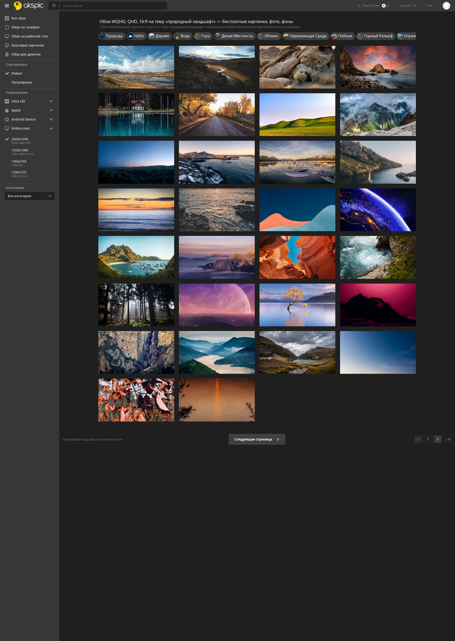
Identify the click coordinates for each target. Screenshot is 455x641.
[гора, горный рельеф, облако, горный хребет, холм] (378, 114)
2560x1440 (19, 139)
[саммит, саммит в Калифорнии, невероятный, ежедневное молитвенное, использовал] (217, 67)
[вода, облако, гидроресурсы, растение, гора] (297, 305)
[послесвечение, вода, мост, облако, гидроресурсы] (217, 400)
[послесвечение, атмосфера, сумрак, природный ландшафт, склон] (378, 305)
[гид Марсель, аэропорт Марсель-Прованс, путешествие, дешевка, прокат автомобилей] (378, 162)
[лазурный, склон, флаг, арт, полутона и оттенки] (297, 209)
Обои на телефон (25, 27)
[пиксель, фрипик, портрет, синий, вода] (136, 114)
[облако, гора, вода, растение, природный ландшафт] (136, 67)
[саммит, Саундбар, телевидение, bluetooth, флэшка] (297, 352)
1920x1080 (19, 150)
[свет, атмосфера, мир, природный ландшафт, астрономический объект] (217, 305)
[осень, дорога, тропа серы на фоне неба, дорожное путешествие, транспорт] (217, 114)
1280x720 (18, 172)
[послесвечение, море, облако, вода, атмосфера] (217, 209)
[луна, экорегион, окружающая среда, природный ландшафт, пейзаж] (378, 352)
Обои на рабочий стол (29, 36)
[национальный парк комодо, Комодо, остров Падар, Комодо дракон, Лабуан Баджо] (136, 257)
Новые (16, 73)
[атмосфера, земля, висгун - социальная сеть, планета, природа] (378, 209)
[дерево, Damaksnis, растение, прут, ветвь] (136, 400)
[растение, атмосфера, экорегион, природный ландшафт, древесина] (136, 305)
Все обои (18, 18)
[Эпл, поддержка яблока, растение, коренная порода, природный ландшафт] (297, 67)
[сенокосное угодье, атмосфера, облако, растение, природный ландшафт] (136, 162)
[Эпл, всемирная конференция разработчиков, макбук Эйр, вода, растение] (378, 257)
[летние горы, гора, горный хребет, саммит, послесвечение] (217, 257)
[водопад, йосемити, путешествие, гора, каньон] (136, 352)
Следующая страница (254, 439)
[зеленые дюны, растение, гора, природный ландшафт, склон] (297, 114)
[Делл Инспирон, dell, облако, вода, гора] (217, 352)
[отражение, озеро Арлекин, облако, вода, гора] (297, 162)
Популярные (21, 82)
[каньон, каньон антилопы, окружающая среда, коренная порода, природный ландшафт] (297, 257)
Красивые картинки (27, 45)
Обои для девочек (26, 54)
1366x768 (18, 161)
